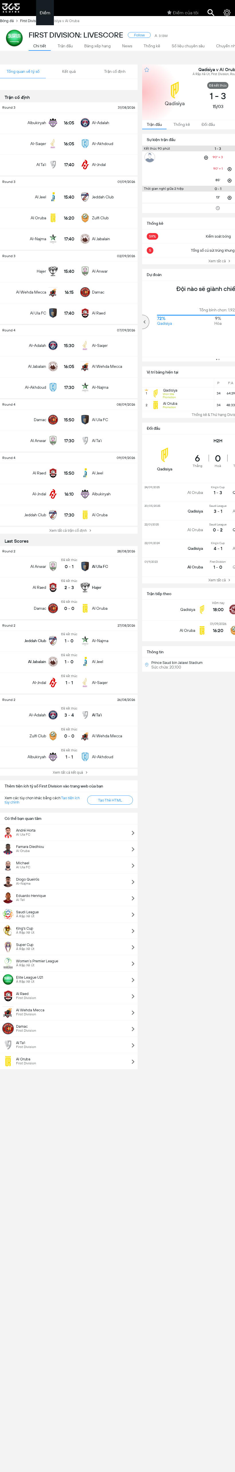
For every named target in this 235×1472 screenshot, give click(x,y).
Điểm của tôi (185, 12)
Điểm (45, 12)
